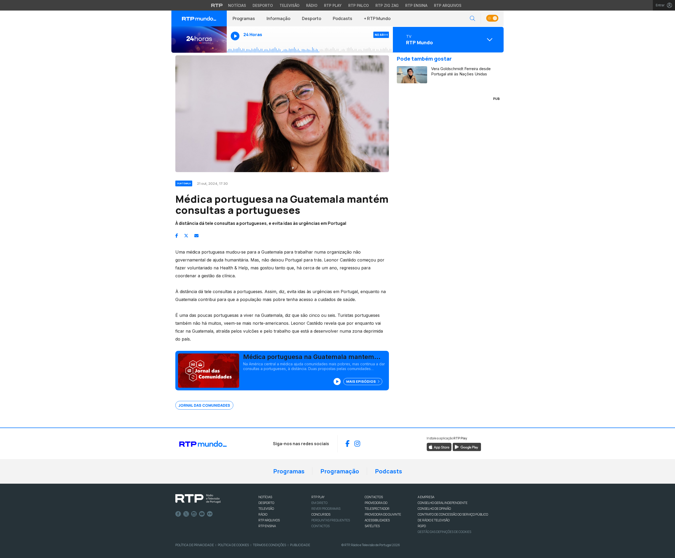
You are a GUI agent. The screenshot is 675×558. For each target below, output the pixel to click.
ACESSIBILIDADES (377, 520)
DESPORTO (266, 503)
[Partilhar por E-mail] (196, 236)
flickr (210, 514)
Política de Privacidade (194, 545)
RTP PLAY (318, 497)
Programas (244, 18)
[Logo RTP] (198, 498)
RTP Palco (358, 5)
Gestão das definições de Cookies (444, 532)
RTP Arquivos (447, 5)
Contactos (320, 526)
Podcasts (342, 18)
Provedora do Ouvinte (383, 514)
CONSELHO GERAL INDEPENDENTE (442, 503)
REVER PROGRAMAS (325, 508)
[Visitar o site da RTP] (217, 5)
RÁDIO (262, 514)
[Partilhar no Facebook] (176, 236)
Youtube (202, 514)
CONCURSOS (320, 514)
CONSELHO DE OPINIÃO (434, 508)
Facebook (178, 514)
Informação (278, 18)
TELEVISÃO (266, 508)
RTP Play (333, 5)
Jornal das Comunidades (204, 405)
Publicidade (300, 545)
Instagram (194, 514)
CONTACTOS (374, 497)
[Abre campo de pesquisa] (472, 18)
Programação (339, 471)
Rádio (311, 5)
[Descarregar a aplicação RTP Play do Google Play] (466, 446)
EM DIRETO (319, 503)
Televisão (289, 5)
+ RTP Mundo (377, 18)
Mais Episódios (361, 381)
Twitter (186, 514)
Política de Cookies (233, 545)
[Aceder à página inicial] (199, 18)
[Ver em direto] (199, 39)
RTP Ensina (416, 5)
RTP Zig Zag (387, 5)
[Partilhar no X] (186, 236)
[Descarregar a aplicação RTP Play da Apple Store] (439, 446)
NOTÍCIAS (265, 497)
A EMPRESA (426, 497)
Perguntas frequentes (330, 520)
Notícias (237, 5)
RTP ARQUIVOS (269, 520)
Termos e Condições (269, 545)
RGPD (422, 526)
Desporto (263, 5)
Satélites (372, 526)
